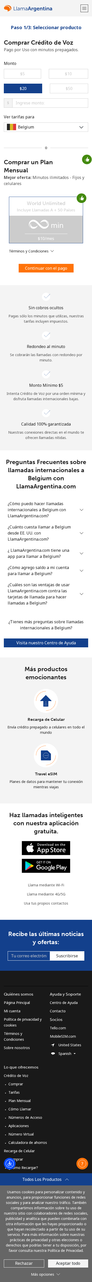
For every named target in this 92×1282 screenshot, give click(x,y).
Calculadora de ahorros (27, 1142)
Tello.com (58, 1027)
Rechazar (24, 1263)
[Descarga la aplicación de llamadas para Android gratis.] (46, 865)
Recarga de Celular (46, 719)
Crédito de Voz (16, 1075)
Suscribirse (67, 956)
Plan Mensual (19, 1100)
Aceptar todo (68, 1263)
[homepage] (41, 8)
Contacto (58, 1011)
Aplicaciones (18, 1125)
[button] (84, 8)
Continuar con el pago (46, 268)
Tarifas (14, 1092)
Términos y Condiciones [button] (29, 251)
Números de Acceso (25, 1117)
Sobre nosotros (17, 1047)
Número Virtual (21, 1134)
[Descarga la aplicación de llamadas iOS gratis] (46, 847)
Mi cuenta (12, 1011)
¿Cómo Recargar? (23, 1167)
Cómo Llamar (19, 1109)
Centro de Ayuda (64, 1002)
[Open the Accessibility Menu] (10, 1163)
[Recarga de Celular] (46, 701)
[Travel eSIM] (46, 755)
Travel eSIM (46, 774)
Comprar (15, 1084)
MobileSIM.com (63, 1036)
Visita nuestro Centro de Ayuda (46, 643)
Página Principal (17, 1002)
